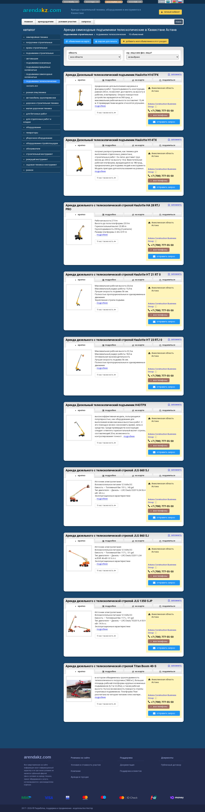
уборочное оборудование (39, 138)
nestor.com (71, 2)
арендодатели (45, 21)
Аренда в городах (80, 777)
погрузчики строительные (39, 42)
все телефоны (160, 115)
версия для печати (107, 41)
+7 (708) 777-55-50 (162, 110)
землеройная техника (37, 37)
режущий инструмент (37, 159)
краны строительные (36, 48)
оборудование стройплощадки (42, 143)
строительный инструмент (39, 154)
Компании (76, 771)
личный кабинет (172, 12)
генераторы (32, 132)
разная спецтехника (36, 92)
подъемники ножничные (38, 63)
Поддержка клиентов (131, 771)
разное (29, 170)
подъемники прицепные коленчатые (37, 68)
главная (28, 21)
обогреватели (33, 148)
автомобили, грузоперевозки (41, 98)
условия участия (67, 21)
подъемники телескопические (41, 81)
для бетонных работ (36, 114)
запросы (86, 21)
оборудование (33, 127)
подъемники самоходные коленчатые (38, 75)
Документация (127, 765)
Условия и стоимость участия (86, 765)
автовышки (32, 58)
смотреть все (32, 86)
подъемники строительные (39, 53)
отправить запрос (166, 122)
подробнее (100, 106)
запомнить (176, 74)
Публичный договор (171, 765)
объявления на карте (79, 41)
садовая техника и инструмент (41, 164)
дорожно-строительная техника (42, 103)
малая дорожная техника (39, 108)
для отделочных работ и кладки (37, 120)
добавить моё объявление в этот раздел (146, 41)
